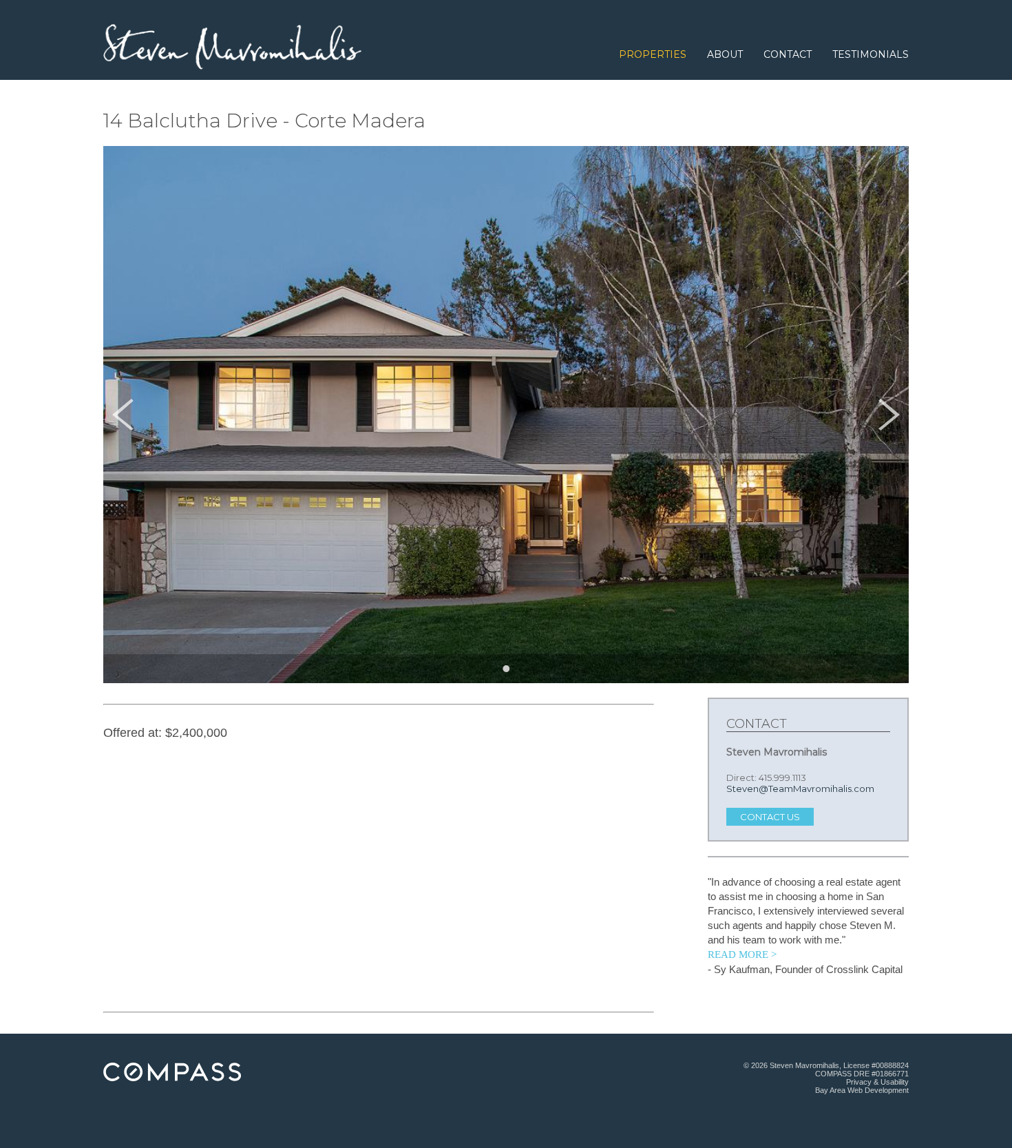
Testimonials (870, 54)
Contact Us (770, 816)
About (725, 54)
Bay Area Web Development (862, 1090)
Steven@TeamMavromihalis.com (800, 788)
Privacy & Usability (877, 1082)
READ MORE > (742, 954)
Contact (787, 54)
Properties (652, 54)
